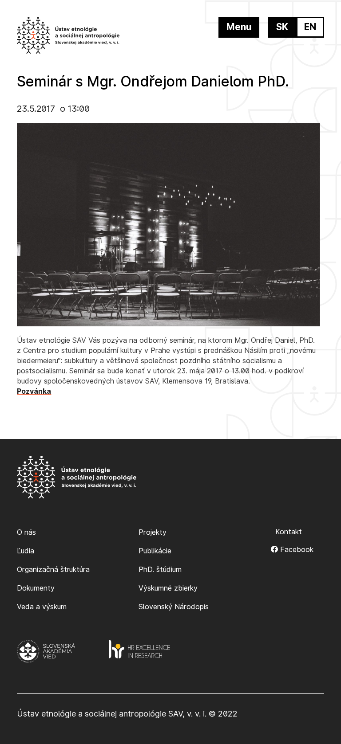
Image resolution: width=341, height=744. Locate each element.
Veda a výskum (42, 606)
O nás (26, 532)
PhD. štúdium (160, 569)
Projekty (153, 532)
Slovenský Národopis (174, 606)
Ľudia (25, 550)
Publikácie (155, 550)
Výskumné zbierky (168, 587)
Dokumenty (36, 587)
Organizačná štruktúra (53, 569)
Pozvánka (34, 391)
